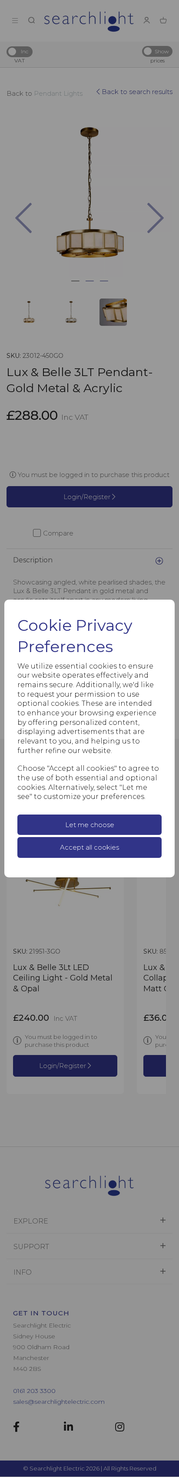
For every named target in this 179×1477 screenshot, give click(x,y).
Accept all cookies (89, 847)
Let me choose (89, 825)
